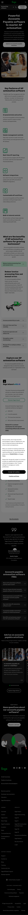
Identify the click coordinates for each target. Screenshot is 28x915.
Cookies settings (14, 476)
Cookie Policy (13, 454)
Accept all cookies (14, 472)
